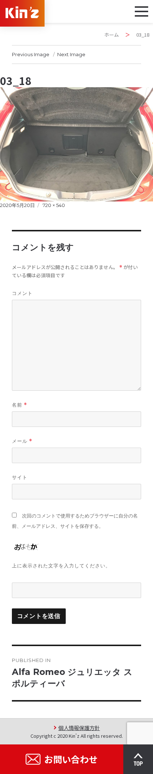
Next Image (71, 54)
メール (22, 441)
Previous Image (30, 54)
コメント (22, 293)
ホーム (111, 34)
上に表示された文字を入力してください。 (61, 565)
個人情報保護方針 (79, 727)
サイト (19, 477)
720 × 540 (54, 205)
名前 (19, 405)
